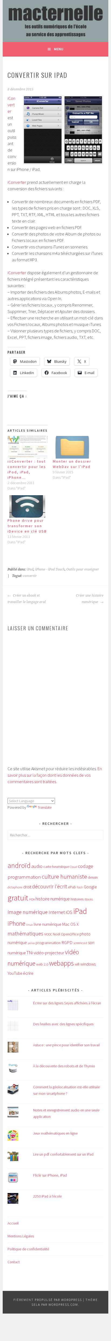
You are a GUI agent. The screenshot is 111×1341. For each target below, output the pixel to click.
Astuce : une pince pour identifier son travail (66, 1045)
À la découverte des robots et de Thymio (64, 1066)
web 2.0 (42, 964)
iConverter (11, 105)
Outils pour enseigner (82, 569)
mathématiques (25, 933)
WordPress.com (63, 1305)
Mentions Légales (21, 1236)
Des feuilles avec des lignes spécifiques (63, 1024)
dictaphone (15, 887)
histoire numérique (53, 899)
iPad (30, 569)
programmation (48, 942)
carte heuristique (56, 866)
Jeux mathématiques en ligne (55, 1133)
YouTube (15, 973)
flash (80, 887)
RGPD (66, 942)
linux (29, 925)
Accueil (13, 1223)
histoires (77, 899)
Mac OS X (70, 924)
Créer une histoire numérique (89, 599)
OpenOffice (70, 934)
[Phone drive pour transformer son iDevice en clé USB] (27, 506)
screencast (80, 943)
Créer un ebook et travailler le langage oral (27, 599)
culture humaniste (64, 876)
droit (27, 886)
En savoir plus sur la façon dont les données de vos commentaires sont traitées (55, 775)
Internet (56, 912)
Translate (44, 807)
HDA (32, 899)
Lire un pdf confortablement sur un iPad (63, 1154)
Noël (56, 934)
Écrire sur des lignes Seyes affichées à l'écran (67, 1003)
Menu (58, 49)
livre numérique (47, 924)
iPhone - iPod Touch (50, 569)
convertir (30, 576)
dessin (93, 877)
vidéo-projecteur (49, 953)
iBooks (88, 899)
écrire (28, 973)
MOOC (48, 934)
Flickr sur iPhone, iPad (50, 1175)
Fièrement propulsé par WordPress (47, 1300)
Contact (14, 1261)
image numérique (28, 912)
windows (88, 964)
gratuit (18, 898)
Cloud (73, 867)
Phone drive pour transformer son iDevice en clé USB (27, 526)
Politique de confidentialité (28, 1249)
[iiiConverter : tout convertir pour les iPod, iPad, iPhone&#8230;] (27, 447)
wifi (77, 964)
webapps (61, 963)
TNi (29, 953)
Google (90, 886)
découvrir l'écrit (49, 886)
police (31, 943)
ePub (72, 887)
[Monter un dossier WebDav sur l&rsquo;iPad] (73, 447)
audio (37, 866)
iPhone (16, 923)
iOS (69, 912)
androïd (19, 865)
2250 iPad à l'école (47, 1196)
